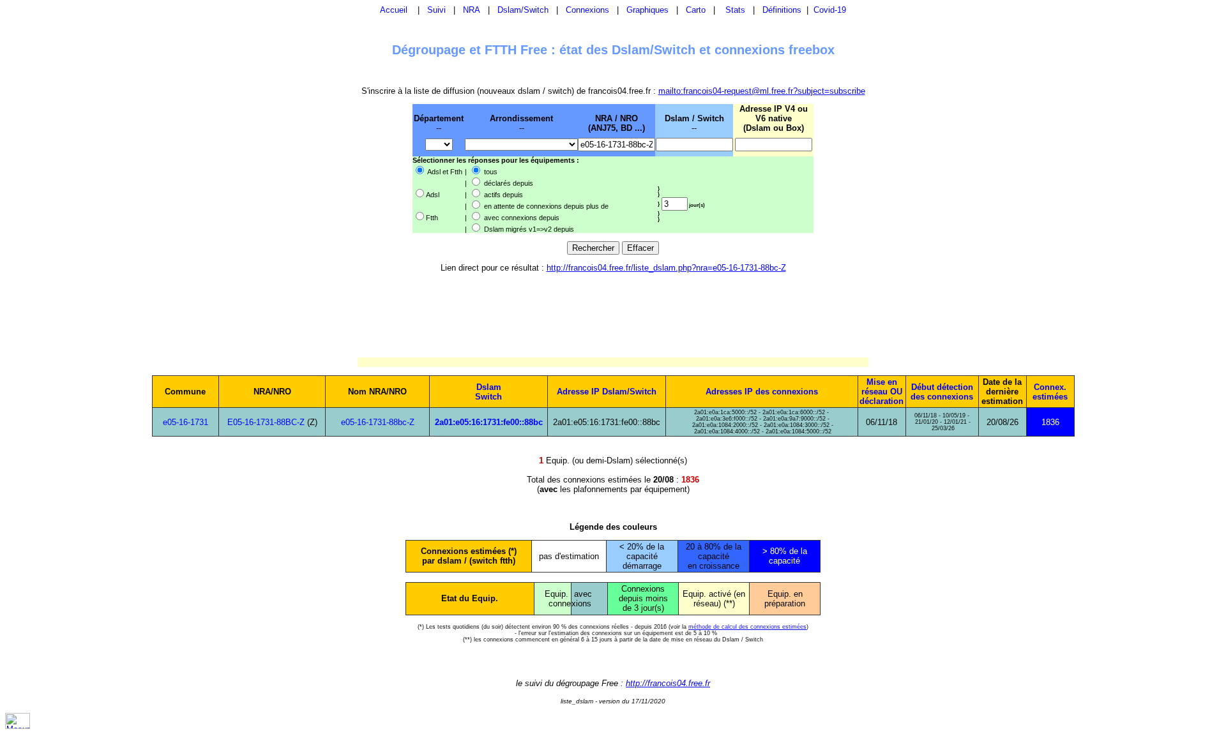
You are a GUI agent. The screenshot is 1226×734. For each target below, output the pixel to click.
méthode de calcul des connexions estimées (747, 627)
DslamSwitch (488, 391)
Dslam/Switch (523, 10)
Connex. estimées (1050, 391)
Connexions (587, 10)
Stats (735, 10)
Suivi (436, 10)
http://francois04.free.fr (668, 683)
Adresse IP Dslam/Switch (606, 391)
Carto (696, 10)
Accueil (393, 10)
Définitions (781, 10)
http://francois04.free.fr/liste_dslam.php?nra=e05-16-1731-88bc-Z (666, 268)
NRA (471, 10)
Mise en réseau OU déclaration (881, 391)
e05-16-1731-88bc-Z (377, 422)
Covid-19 (830, 10)
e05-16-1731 (185, 422)
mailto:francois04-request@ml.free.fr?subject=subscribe (761, 91)
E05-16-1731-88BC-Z (266, 422)
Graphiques (647, 10)
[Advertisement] (346, 168)
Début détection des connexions (942, 391)
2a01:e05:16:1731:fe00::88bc (489, 422)
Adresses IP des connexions (762, 391)
